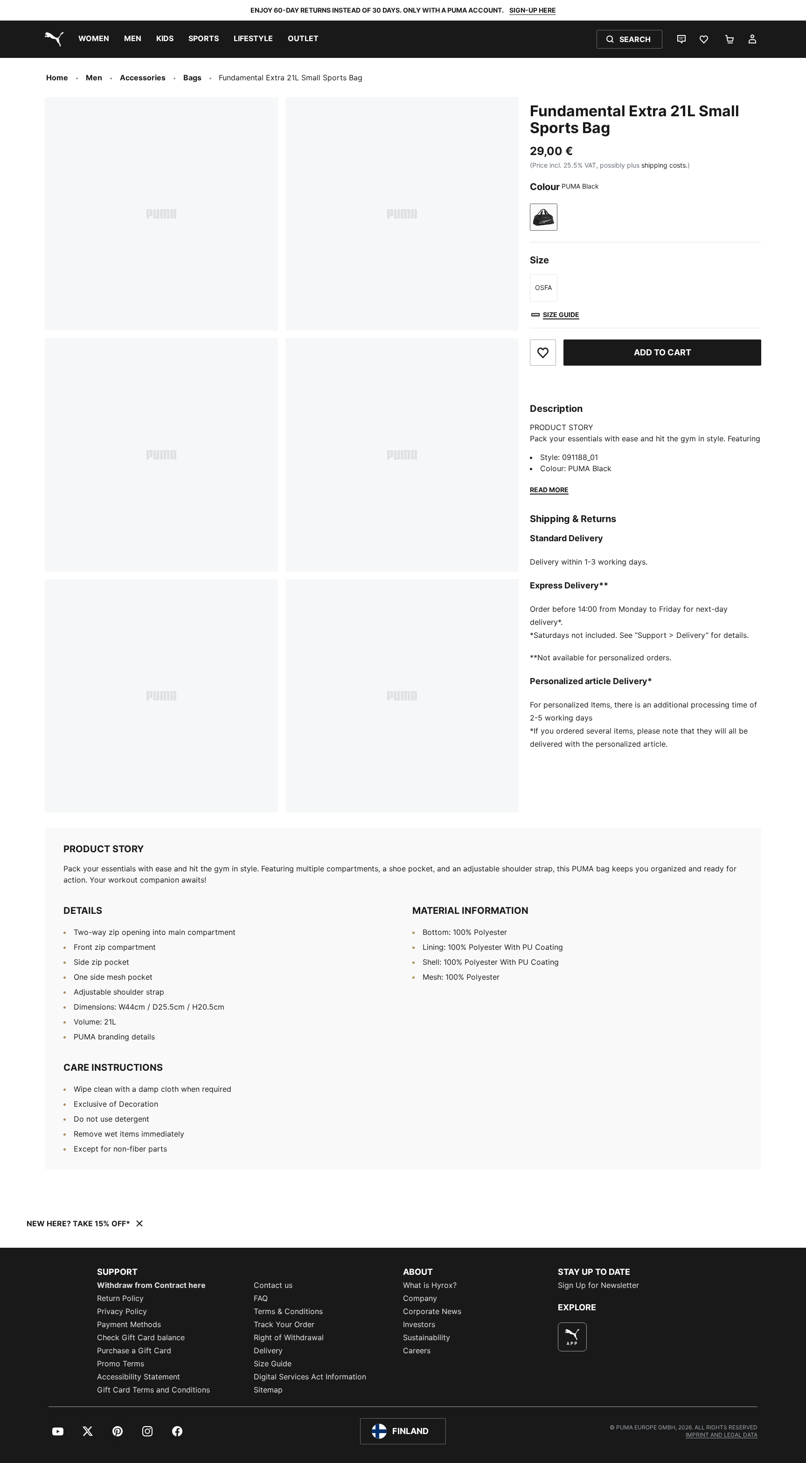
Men (94, 77)
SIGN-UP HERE (532, 10)
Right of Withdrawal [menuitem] (289, 1337)
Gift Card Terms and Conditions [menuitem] (153, 1389)
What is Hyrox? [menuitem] (430, 1285)
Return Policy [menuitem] (120, 1298)
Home (57, 77)
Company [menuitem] (420, 1298)
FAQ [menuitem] (261, 1298)
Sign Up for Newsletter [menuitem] (598, 1285)
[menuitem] (94, 39)
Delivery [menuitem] (268, 1350)
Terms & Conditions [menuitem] (288, 1311)
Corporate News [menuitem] (432, 1311)
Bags (192, 77)
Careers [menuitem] (417, 1350)
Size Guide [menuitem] (273, 1363)
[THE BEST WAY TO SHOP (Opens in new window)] (572, 1336)
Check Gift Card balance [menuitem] (141, 1337)
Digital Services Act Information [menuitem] (310, 1376)
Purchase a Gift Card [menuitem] (134, 1350)
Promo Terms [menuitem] (120, 1363)
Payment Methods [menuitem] (129, 1324)
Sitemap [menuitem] (268, 1389)
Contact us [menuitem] (273, 1285)
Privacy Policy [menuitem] (122, 1311)
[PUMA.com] (52, 39)
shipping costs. (664, 165)
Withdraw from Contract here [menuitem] (151, 1285)
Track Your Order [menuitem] (284, 1324)
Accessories (143, 77)
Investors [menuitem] (419, 1324)
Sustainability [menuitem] (426, 1337)
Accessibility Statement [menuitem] (138, 1376)
